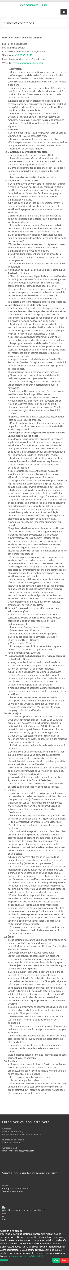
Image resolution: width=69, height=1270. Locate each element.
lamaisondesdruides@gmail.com (18, 1150)
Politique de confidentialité (15, 1188)
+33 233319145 (23, 55)
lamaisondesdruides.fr (31, 62)
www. (16, 62)
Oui (56, 1260)
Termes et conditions (12, 1191)
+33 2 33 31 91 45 (11, 1142)
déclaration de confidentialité (27, 1256)
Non (64, 1260)
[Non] (4, 1260)
